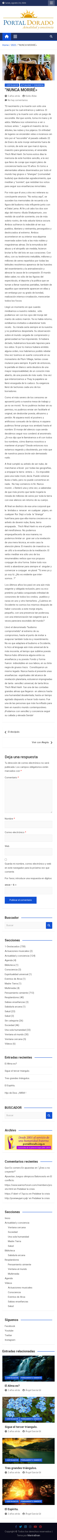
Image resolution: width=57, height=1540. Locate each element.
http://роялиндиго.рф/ (16, 1198)
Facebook (10, 1326)
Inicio (7, 1218)
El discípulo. (14, 731)
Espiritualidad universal (16, 974)
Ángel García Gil (33, 1390)
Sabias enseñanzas (15, 1002)
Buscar (49, 925)
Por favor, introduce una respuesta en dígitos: (28, 878)
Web (7, 846)
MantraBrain (34, 1535)
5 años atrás (14, 96)
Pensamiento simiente (16, 992)
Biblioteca (10, 965)
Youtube (9, 1330)
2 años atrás (14, 1390)
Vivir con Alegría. (40, 742)
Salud (7, 1011)
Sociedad (9, 1025)
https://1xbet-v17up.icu (16, 1193)
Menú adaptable (51, 3)
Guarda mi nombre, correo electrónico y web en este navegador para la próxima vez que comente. (28, 867)
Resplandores (12, 997)
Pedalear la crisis (26, 1189)
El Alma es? (11, 1063)
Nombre (10, 818)
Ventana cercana (13, 1039)
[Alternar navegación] (15, 36)
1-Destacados (12, 85)
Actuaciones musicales (17, 951)
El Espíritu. (10, 1085)
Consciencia (11, 969)
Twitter (8, 1335)
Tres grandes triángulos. (17, 1078)
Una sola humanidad (15, 1029)
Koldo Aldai (31, 96)
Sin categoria (11, 1020)
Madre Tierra (11, 983)
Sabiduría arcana (13, 1006)
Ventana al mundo (14, 1034)
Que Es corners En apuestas (19, 1167)
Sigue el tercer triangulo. (17, 1070)
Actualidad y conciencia (32, 85)
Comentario (12, 777)
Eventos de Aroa (13, 978)
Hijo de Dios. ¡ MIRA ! (15, 1092)
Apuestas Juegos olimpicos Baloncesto (25, 1176)
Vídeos (8, 1043)
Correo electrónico (15, 832)
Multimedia (10, 988)
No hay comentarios (18, 100)
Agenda (9, 960)
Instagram (10, 1340)
